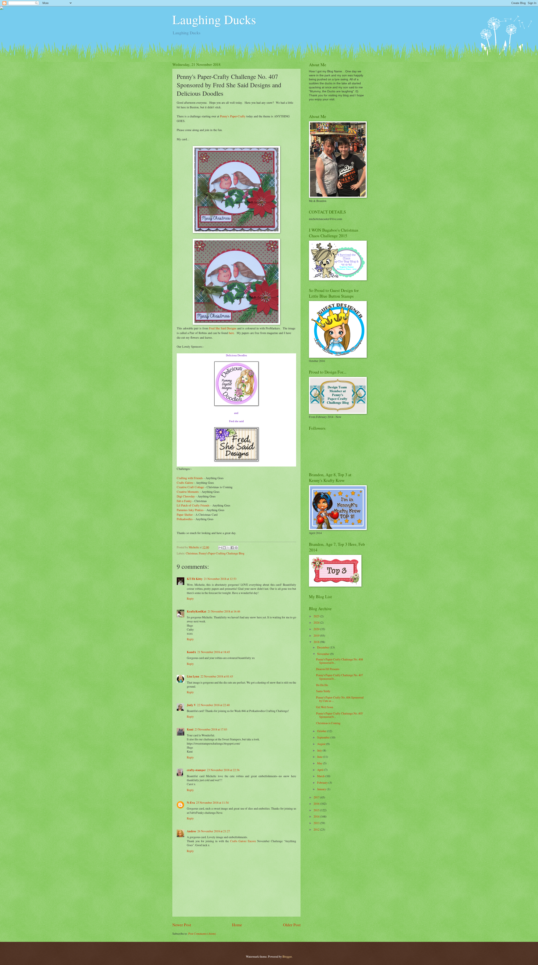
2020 (317, 629)
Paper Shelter (185, 515)
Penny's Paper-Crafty (232, 116)
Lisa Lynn (193, 676)
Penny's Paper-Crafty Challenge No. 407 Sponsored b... (339, 677)
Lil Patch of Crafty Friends (193, 505)
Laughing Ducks (214, 19)
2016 (317, 804)
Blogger (287, 956)
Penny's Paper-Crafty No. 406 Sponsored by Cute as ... (340, 699)
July (320, 750)
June (320, 757)
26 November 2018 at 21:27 (213, 831)
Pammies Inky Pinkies (190, 510)
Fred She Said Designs (222, 328)
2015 (317, 810)
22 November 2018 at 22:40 (213, 705)
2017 (317, 797)
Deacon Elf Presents (327, 669)
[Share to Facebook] (232, 548)
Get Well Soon (324, 707)
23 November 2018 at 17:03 (211, 729)
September (323, 737)
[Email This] (220, 548)
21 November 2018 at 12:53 (220, 579)
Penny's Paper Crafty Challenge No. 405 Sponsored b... (339, 715)
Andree (191, 831)
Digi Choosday (186, 496)
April (320, 770)
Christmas (192, 553)
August (321, 744)
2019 (317, 636)
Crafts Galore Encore (243, 841)
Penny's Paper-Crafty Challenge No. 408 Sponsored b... (339, 661)
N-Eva (191, 803)
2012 (317, 829)
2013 (317, 823)
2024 (317, 622)
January (322, 789)
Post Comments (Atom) (202, 934)
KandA (191, 652)
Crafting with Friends (190, 478)
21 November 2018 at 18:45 (213, 652)
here (231, 333)
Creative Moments (188, 492)
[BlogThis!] (224, 548)
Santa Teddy (323, 691)
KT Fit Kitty (195, 579)
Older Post (292, 924)
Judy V (191, 705)
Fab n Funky (184, 501)
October (322, 731)
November (323, 654)
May (320, 763)
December (323, 647)
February (322, 783)
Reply (190, 598)
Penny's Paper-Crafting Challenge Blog (221, 553)
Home (237, 924)
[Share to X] (228, 548)
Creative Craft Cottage (190, 487)
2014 (317, 816)
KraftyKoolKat (196, 611)
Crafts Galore (185, 483)
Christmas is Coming (328, 723)
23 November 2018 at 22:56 (223, 770)
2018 (317, 642)
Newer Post (181, 924)
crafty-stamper (196, 770)
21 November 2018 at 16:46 (224, 611)
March (321, 776)
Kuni (190, 729)
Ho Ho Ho (322, 685)
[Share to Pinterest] (236, 548)
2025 (317, 616)
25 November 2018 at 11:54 (212, 803)
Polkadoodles (185, 519)
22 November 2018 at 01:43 (216, 676)
